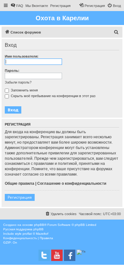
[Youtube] (57, 255)
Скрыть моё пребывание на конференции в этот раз (52, 96)
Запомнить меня (24, 90)
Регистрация (20, 197)
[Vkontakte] (44, 255)
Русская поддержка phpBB (23, 229)
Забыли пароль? (18, 82)
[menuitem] (16, 5)
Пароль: (12, 70)
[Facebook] (69, 255)
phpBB (39, 225)
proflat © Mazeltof (35, 233)
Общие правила (19, 183)
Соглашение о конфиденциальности (71, 183)
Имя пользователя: (21, 56)
